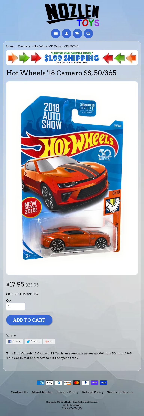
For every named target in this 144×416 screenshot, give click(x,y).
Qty (9, 300)
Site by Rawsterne (72, 405)
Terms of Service (120, 392)
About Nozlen (42, 392)
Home (10, 46)
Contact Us (19, 392)
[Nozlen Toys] (72, 15)
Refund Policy (93, 392)
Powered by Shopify (72, 408)
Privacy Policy (67, 392)
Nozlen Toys (71, 402)
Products (24, 46)
